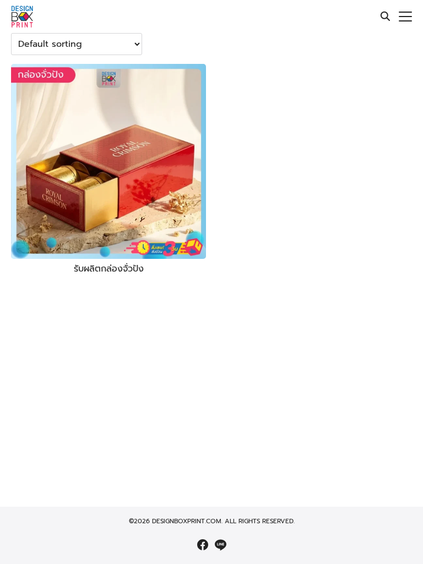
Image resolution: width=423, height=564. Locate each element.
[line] (220, 544)
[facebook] (202, 544)
